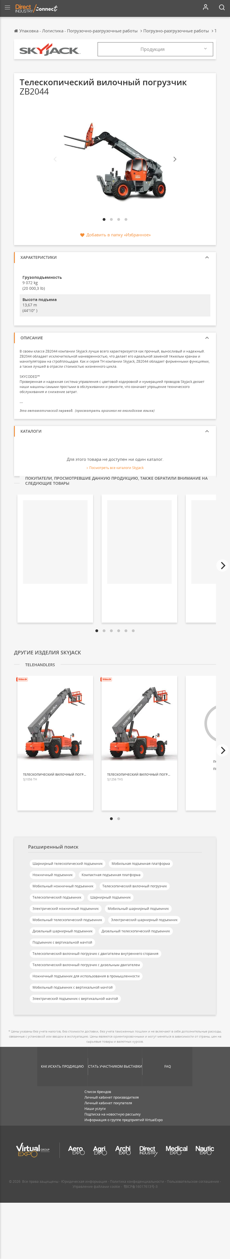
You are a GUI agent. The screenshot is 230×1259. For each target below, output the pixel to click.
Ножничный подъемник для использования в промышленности (86, 976)
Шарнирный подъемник (110, 897)
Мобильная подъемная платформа (141, 863)
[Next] (174, 159)
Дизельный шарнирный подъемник (63, 931)
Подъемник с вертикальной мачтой (62, 942)
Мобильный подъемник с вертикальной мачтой (73, 987)
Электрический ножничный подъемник (66, 908)
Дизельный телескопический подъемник (136, 931)
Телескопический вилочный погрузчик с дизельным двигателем (86, 964)
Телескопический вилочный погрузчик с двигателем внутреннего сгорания (95, 953)
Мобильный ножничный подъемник (63, 886)
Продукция (153, 49)
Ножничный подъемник (53, 874)
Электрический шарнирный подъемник (144, 919)
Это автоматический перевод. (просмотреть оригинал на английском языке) (87, 410)
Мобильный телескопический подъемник (67, 919)
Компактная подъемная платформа (111, 874)
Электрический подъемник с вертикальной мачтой (75, 998)
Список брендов (97, 1091)
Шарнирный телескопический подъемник (68, 863)
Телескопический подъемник (57, 897)
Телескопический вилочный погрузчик (134, 886)
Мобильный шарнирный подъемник (138, 908)
